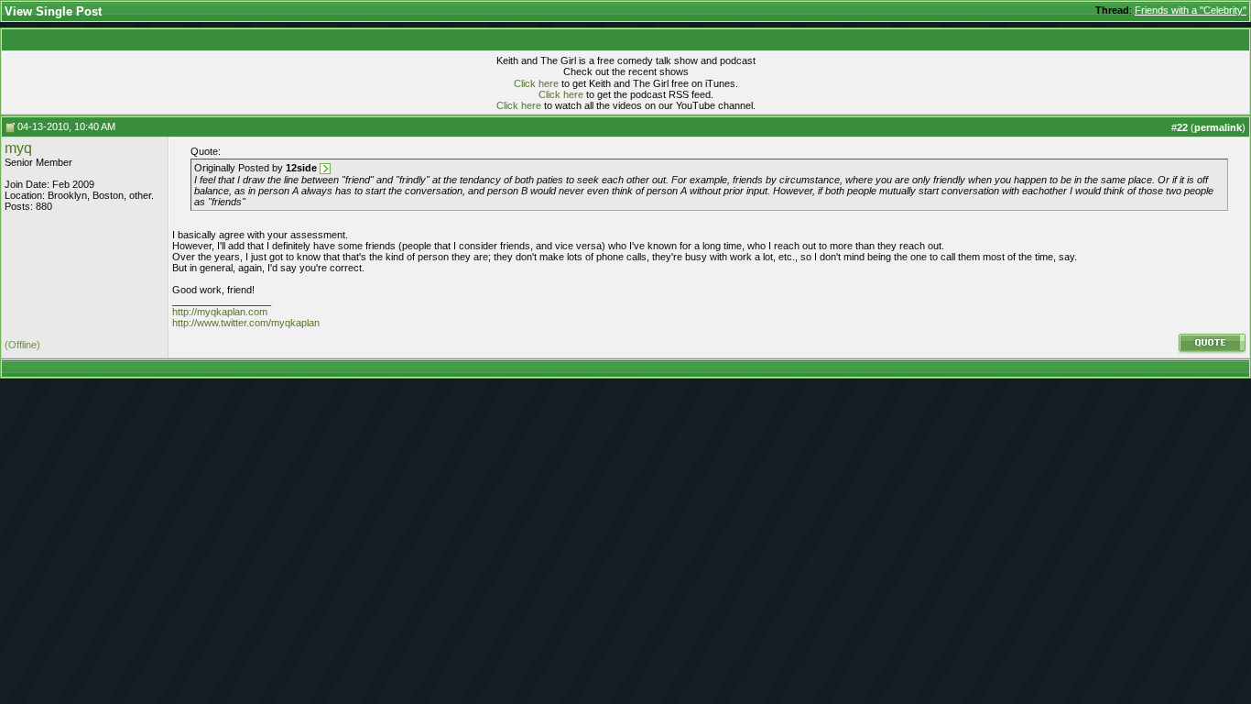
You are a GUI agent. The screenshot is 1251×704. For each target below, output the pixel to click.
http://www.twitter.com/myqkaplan (246, 322)
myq (18, 148)
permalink (1218, 127)
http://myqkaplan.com (219, 311)
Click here (536, 83)
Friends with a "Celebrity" (1190, 10)
